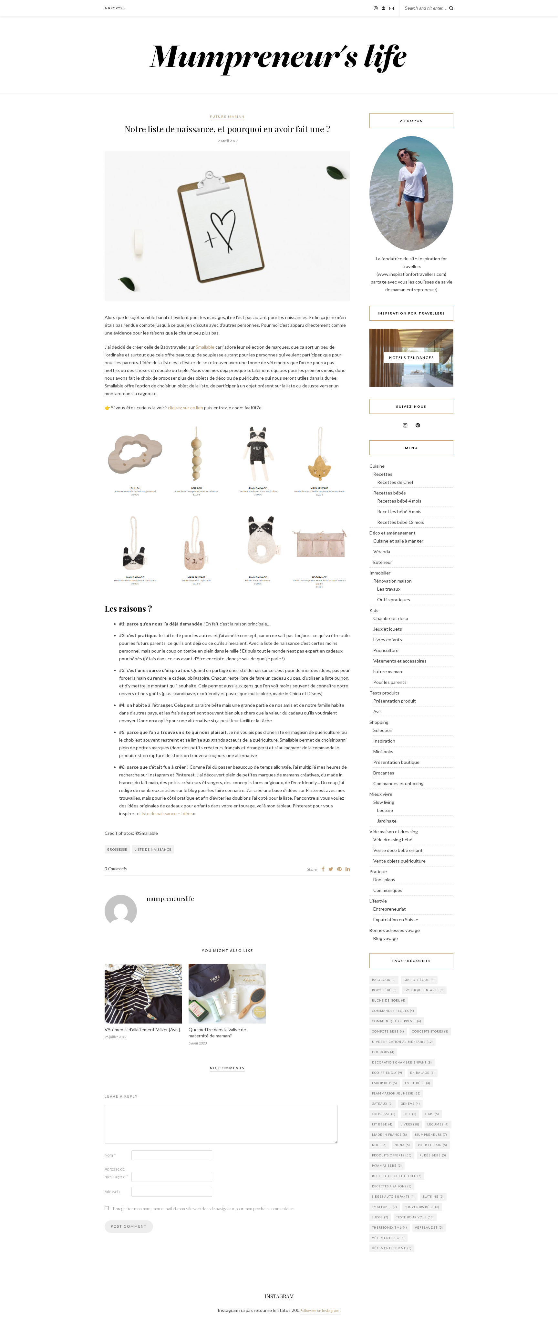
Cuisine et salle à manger (398, 541)
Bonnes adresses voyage (394, 930)
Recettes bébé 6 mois (399, 511)
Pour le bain (432, 1145)
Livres (409, 1124)
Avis (377, 711)
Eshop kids (384, 1083)
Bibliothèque (419, 980)
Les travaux (388, 589)
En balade (422, 1072)
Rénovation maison (392, 581)
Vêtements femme (392, 1248)
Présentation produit (394, 701)
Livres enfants (387, 639)
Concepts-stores (430, 1031)
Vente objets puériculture (399, 861)
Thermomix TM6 (389, 1227)
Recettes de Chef (395, 482)
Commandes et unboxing (398, 783)
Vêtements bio (388, 1238)
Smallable (205, 347)
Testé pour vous (415, 1217)
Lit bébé (382, 1124)
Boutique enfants (424, 990)
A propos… (115, 8)
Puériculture (385, 650)
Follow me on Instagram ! (320, 1310)
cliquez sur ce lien (185, 407)
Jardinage (387, 821)
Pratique (378, 871)
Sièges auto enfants (393, 1196)
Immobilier (379, 572)
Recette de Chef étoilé (397, 1176)
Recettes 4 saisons (392, 1186)
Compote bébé (388, 1031)
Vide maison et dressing (393, 831)
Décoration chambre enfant (402, 1062)
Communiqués (387, 890)
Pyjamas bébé (387, 1165)
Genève (410, 1103)
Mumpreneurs (431, 1134)
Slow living (383, 802)
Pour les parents (390, 682)
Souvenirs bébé (422, 1207)
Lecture (385, 810)
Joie (410, 1114)
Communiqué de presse (396, 1021)
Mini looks (383, 751)
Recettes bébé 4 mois (399, 501)
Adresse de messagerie (116, 1172)
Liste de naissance (153, 849)
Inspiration (384, 741)
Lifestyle (378, 901)
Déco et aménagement (392, 532)
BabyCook (384, 980)
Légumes (438, 1124)
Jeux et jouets (387, 629)
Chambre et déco (390, 618)
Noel (379, 1145)
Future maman (227, 116)
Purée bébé (432, 1155)
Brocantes (383, 772)
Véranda (381, 551)
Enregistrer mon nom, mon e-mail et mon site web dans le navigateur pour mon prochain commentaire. (203, 1208)
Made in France (389, 1134)
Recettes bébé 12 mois (400, 522)
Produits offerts (392, 1155)
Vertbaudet (429, 1227)
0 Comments (116, 868)
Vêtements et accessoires (400, 661)
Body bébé (384, 990)
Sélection (382, 730)
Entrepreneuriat (389, 909)
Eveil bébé (417, 1083)
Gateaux (382, 1103)
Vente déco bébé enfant (398, 850)
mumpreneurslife (170, 899)
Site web (112, 1191)
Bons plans (384, 879)
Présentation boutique (396, 762)
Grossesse (117, 849)
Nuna (402, 1145)
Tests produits (384, 692)
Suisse (380, 1217)
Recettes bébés (389, 492)
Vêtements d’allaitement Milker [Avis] (142, 1029)
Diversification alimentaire (402, 1042)
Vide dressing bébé (392, 839)
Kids (373, 610)
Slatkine (433, 1196)
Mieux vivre (380, 794)
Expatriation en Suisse (395, 919)
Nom (110, 1155)
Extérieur (382, 562)
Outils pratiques (393, 599)
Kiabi (431, 1114)
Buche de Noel (389, 1000)
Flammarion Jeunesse (396, 1093)
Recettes (382, 474)
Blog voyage (385, 938)
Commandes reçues (393, 1011)
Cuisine (377, 466)
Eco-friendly (387, 1072)
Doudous (383, 1052)
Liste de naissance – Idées (166, 813)
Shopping (378, 722)
